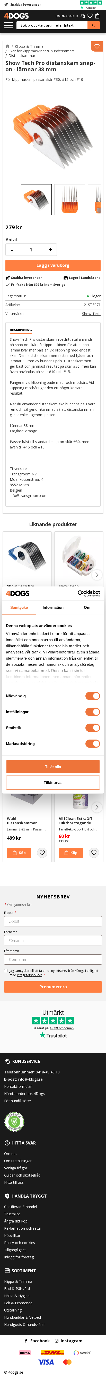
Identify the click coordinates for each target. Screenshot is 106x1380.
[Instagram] (56, 1340)
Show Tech (91, 314)
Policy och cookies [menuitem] (19, 1242)
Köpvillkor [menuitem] (12, 1235)
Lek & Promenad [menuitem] (18, 1302)
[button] (8, 25)
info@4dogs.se (30, 1079)
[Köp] (53, 265)
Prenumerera (53, 987)
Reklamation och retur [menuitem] (22, 1228)
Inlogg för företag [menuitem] (19, 1257)
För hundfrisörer (17, 1100)
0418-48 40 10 (48, 1072)
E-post (10, 913)
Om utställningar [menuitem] (18, 1160)
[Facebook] (26, 1340)
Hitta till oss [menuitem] (14, 1182)
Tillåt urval (53, 782)
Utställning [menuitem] (13, 1310)
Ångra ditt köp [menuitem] (16, 1221)
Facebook (40, 1341)
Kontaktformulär (18, 1086)
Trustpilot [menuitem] (12, 1213)
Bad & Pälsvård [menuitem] (17, 1288)
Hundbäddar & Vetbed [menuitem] (22, 1317)
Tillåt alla (53, 766)
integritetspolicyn (29, 975)
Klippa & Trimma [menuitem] (18, 1281)
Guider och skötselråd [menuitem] (22, 1175)
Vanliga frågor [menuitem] (15, 1168)
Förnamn (10, 932)
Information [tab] (53, 607)
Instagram (72, 1341)
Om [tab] (87, 607)
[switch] (92, 712)
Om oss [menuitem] (10, 1153)
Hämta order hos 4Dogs (24, 1093)
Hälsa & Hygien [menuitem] (17, 1295)
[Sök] (93, 25)
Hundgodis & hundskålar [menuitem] (24, 1324)
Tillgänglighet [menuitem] (15, 1249)
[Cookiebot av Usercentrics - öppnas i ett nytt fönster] (77, 593)
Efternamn (11, 951)
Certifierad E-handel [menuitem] (20, 1206)
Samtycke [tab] (19, 607)
